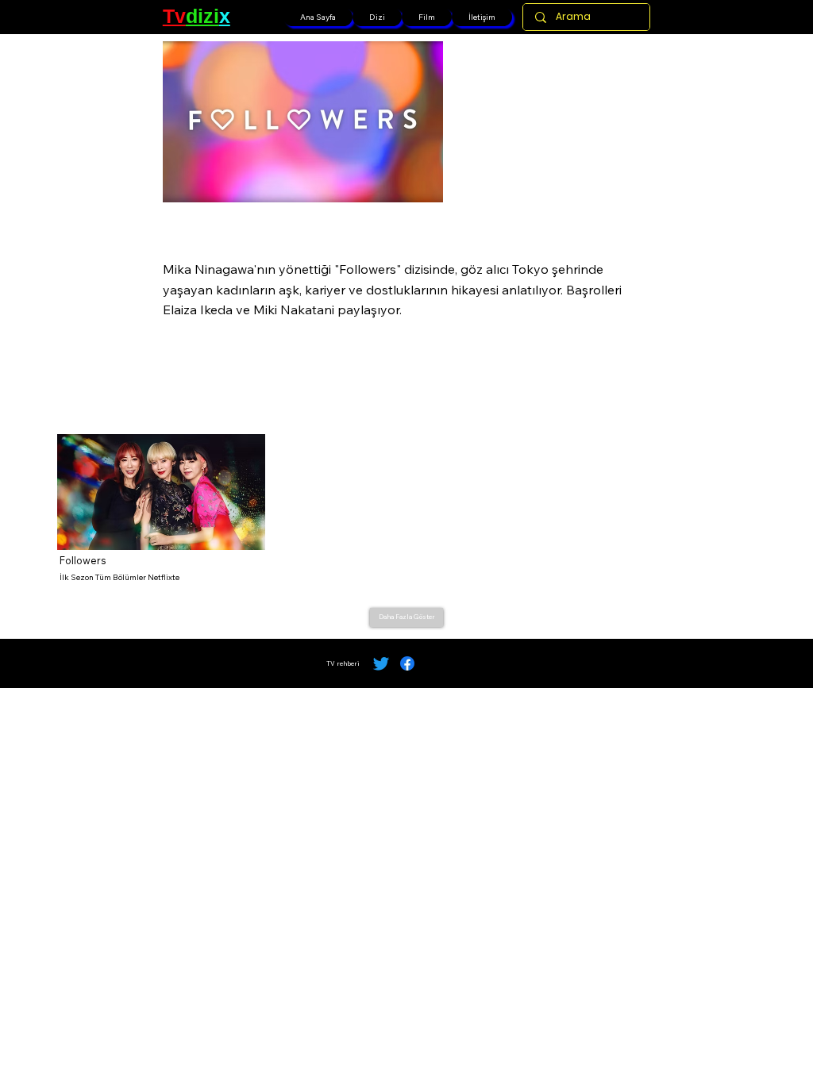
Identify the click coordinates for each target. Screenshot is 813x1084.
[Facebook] (407, 663)
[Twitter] (381, 663)
